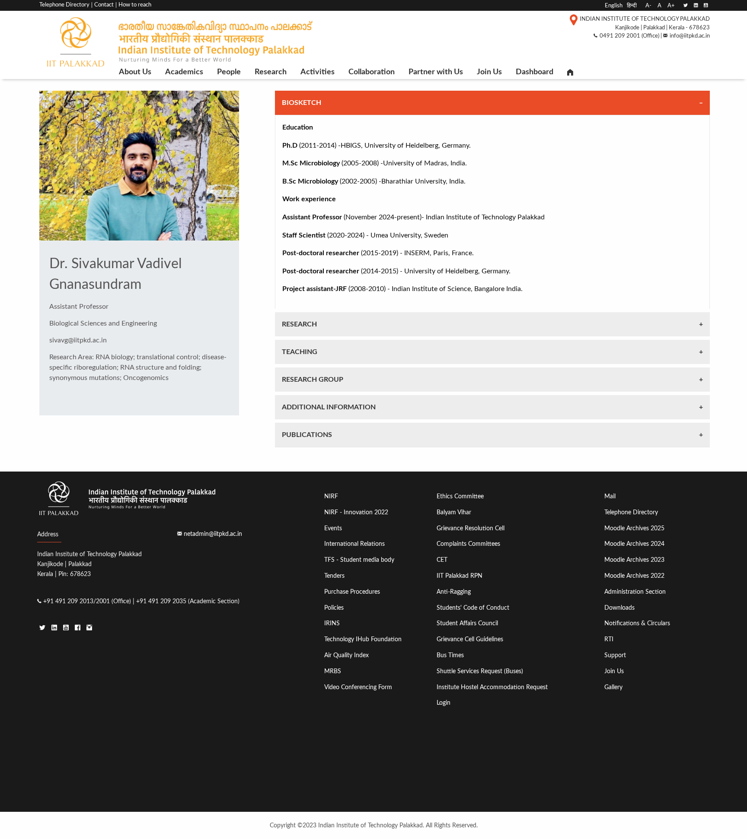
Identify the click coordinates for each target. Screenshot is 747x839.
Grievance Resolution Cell (470, 528)
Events (333, 528)
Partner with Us (436, 72)
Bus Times (450, 655)
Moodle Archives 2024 (634, 544)
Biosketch (301, 102)
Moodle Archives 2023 (634, 560)
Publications (307, 434)
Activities (317, 72)
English (613, 6)
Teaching (299, 351)
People (229, 72)
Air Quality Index (346, 655)
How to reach (134, 5)
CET (442, 560)
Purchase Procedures (352, 592)
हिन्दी (632, 6)
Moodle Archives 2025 (634, 528)
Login (443, 703)
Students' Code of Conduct (473, 608)
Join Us (489, 72)
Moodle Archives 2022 (634, 576)
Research (271, 72)
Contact (104, 5)
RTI (608, 639)
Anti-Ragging (454, 592)
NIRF (331, 496)
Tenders (334, 576)
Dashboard (534, 72)
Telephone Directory (64, 5)
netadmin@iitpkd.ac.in (213, 534)
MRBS (332, 671)
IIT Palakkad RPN (459, 576)
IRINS (332, 623)
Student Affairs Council (467, 623)
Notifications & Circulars (637, 623)
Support (615, 655)
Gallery (613, 687)
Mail (610, 496)
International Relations (354, 544)
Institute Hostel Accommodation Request (492, 687)
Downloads (619, 608)
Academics (184, 72)
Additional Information (329, 407)
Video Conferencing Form (358, 687)
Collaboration (371, 72)
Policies (334, 608)
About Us (135, 72)
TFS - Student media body (359, 560)
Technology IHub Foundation (363, 639)
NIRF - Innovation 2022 (356, 512)
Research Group (312, 379)
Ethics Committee (460, 496)
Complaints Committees (468, 544)
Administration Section (635, 592)
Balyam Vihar (454, 512)
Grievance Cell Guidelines (470, 639)
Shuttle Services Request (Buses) (480, 671)
